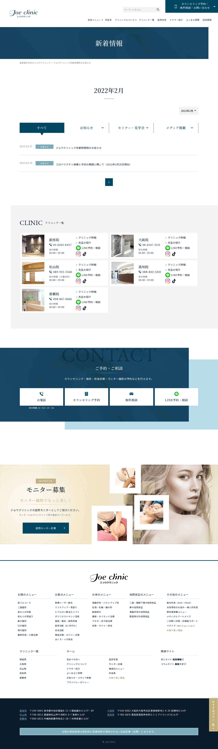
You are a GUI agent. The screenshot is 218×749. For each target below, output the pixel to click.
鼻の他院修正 (136, 607)
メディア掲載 (176, 127)
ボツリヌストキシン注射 (67, 616)
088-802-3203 (152, 272)
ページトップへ (208, 739)
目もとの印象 (24, 611)
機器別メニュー (117, 668)
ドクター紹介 (176, 20)
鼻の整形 (22, 620)
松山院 (23, 668)
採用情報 (207, 20)
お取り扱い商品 (174, 630)
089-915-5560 (62, 272)
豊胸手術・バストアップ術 (105, 602)
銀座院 (23, 659)
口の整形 (22, 625)
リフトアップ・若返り (66, 607)
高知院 (23, 673)
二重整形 (22, 607)
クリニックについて (77, 664)
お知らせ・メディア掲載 (79, 677)
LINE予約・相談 (91, 248)
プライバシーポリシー (78, 682)
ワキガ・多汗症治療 (102, 620)
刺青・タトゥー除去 (102, 625)
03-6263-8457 (62, 245)
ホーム (71, 651)
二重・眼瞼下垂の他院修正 (143, 602)
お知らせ (86, 127)
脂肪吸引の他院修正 (140, 616)
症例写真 (162, 20)
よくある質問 (192, 20)
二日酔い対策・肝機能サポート (182, 620)
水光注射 (59, 630)
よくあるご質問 (74, 673)
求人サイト (171, 659)
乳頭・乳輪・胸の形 (102, 607)
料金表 (108, 20)
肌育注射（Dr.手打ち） (66, 625)
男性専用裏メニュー (177, 611)
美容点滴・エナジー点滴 (67, 634)
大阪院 (23, 664)
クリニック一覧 (146, 20)
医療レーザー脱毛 (64, 602)
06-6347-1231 (151, 245)
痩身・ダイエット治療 (103, 616)
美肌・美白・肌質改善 (66, 620)
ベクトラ (181, 625)
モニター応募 (115, 664)
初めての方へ (73, 659)
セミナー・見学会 (131, 127)
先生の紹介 (85, 242)
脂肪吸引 (96, 611)
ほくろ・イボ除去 (64, 639)
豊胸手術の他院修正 (140, 611)
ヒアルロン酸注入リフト (67, 611)
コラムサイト (172, 664)
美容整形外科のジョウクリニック (35, 62)
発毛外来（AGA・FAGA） (179, 602)
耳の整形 (22, 630)
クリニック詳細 (87, 237)
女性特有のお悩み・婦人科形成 (182, 607)
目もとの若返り (25, 616)
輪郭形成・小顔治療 (28, 634)
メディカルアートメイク (179, 616)
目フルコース (24, 602)
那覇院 (23, 677)
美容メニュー (94, 19)
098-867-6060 (62, 299)
